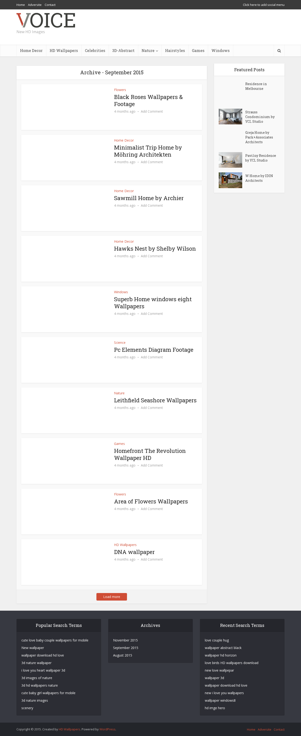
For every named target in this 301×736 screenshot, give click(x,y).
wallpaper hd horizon (221, 655)
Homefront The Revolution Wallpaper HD (150, 454)
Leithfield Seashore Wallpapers (155, 400)
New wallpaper (32, 647)
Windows (220, 50)
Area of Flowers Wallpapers (151, 501)
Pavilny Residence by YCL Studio (260, 157)
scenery (27, 708)
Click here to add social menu (264, 5)
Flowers (120, 89)
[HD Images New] (45, 20)
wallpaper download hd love (42, 655)
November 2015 (125, 640)
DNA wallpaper (134, 552)
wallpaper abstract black (223, 647)
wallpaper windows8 (220, 700)
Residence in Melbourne (256, 86)
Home (20, 5)
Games (198, 50)
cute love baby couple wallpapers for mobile (54, 640)
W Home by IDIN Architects (259, 178)
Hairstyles (175, 50)
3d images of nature (36, 678)
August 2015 (122, 655)
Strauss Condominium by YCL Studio (260, 117)
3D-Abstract (123, 50)
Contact (50, 5)
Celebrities (95, 50)
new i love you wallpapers (224, 693)
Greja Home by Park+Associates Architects (259, 137)
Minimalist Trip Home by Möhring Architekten (148, 151)
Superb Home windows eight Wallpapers (153, 302)
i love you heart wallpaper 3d (43, 670)
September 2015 (125, 647)
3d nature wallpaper (36, 663)
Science (120, 342)
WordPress (107, 729)
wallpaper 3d (214, 678)
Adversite (35, 5)
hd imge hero (215, 708)
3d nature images (34, 700)
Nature (148, 50)
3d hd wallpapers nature (39, 685)
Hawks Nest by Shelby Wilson (155, 248)
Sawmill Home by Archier (149, 198)
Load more (111, 596)
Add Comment (152, 111)
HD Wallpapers (64, 50)
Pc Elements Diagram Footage (153, 349)
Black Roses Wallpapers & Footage (148, 100)
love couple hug (217, 640)
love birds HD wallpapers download (231, 663)
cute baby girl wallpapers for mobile (48, 693)
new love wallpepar (219, 670)
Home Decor (31, 50)
